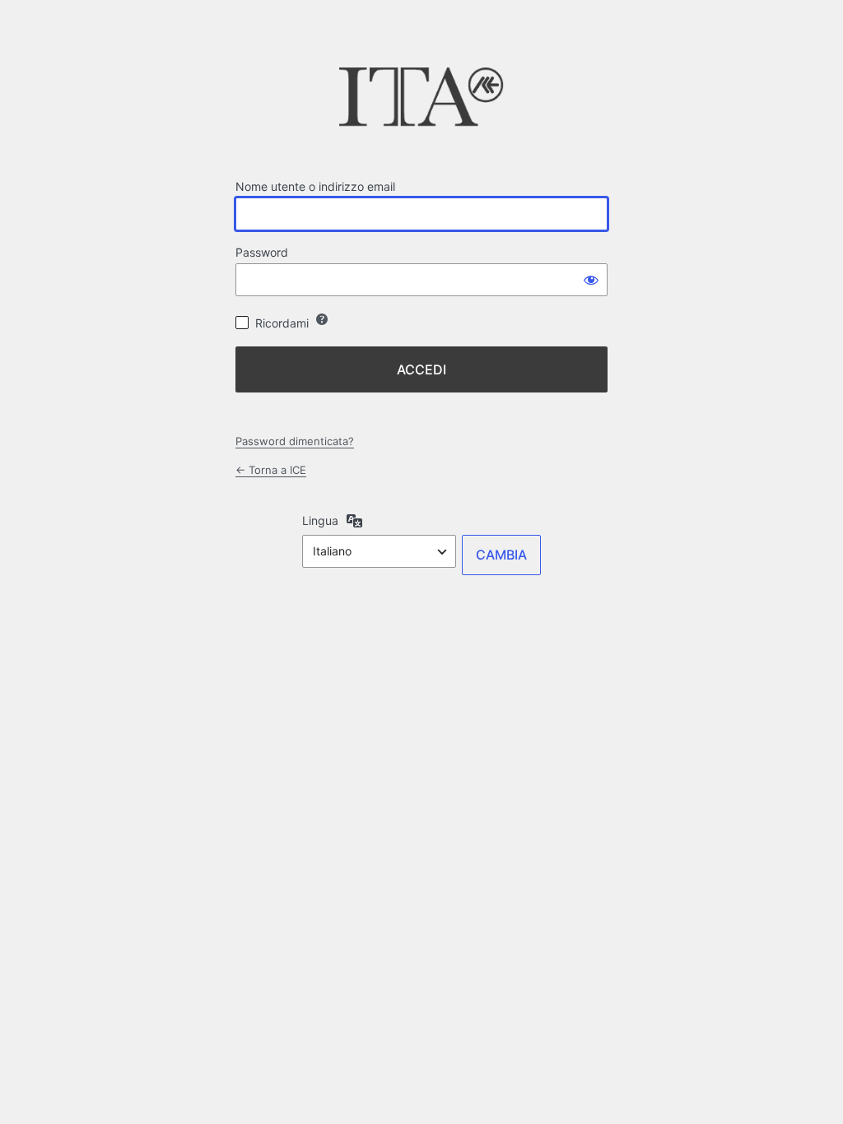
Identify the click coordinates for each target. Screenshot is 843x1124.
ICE (421, 102)
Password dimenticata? (294, 441)
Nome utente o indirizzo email (315, 186)
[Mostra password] (591, 279)
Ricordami (282, 323)
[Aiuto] (322, 319)
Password (261, 252)
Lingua (320, 520)
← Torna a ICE (270, 469)
